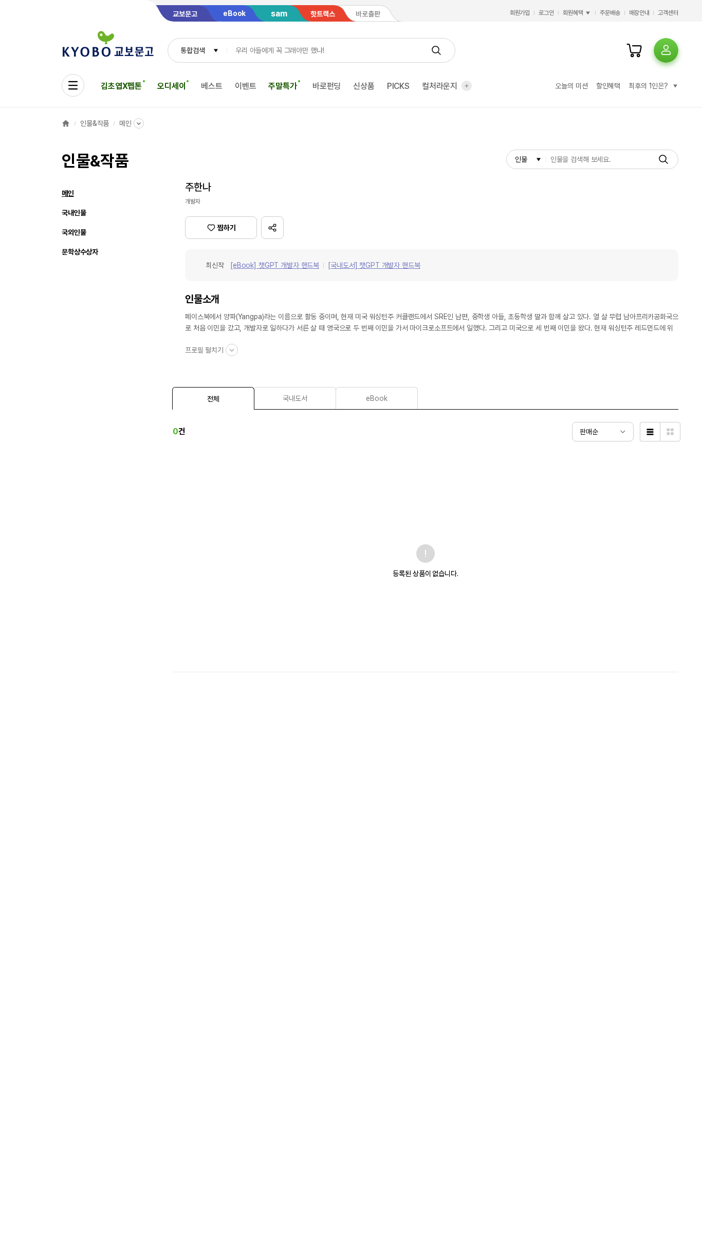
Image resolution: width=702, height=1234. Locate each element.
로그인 (546, 12)
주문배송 (610, 12)
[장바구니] (634, 50)
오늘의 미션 (571, 86)
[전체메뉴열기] (73, 85)
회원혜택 (573, 12)
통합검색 (192, 50)
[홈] (66, 123)
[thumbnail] (670, 431)
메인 (125, 123)
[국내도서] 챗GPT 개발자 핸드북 (374, 265)
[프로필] (666, 50)
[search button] (436, 50)
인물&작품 (94, 123)
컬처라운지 (439, 86)
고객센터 (668, 12)
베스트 (212, 86)
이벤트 (245, 86)
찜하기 (226, 228)
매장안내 (639, 12)
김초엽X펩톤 (121, 86)
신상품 (364, 86)
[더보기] (466, 86)
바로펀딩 (326, 86)
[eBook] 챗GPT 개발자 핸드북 (274, 265)
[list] (650, 431)
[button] (272, 227)
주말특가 (282, 86)
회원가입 (520, 12)
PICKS (398, 86)
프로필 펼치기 (204, 350)
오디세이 (171, 86)
